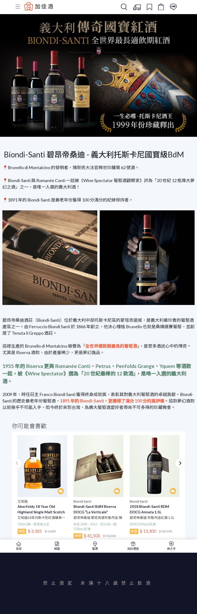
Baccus (38, 6)
